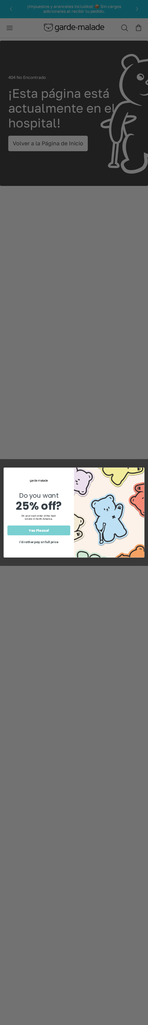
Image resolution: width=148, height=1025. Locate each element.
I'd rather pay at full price (38, 542)
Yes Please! (39, 530)
